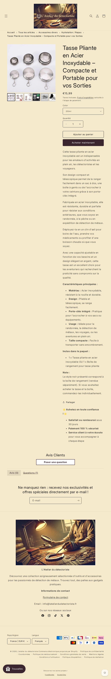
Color (65, 105)
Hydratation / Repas (71, 32)
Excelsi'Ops (61, 675)
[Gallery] (31, 73)
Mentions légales (96, 654)
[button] (6, 16)
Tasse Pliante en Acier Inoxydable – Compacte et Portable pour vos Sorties (45, 36)
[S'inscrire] (78, 500)
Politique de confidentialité (92, 651)
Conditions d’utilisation (49, 657)
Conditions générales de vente (73, 654)
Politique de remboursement (45, 654)
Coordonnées (24, 654)
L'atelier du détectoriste (28, 651)
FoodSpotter (49, 675)
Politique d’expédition (72, 657)
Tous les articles (26, 32)
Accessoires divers (48, 32)
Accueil (11, 32)
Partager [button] (70, 402)
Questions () (30, 472)
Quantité (67, 118)
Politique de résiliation (94, 657)
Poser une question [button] (55, 462)
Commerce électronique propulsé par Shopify (58, 651)
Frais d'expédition (85, 97)
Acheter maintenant (83, 142)
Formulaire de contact (55, 597)
